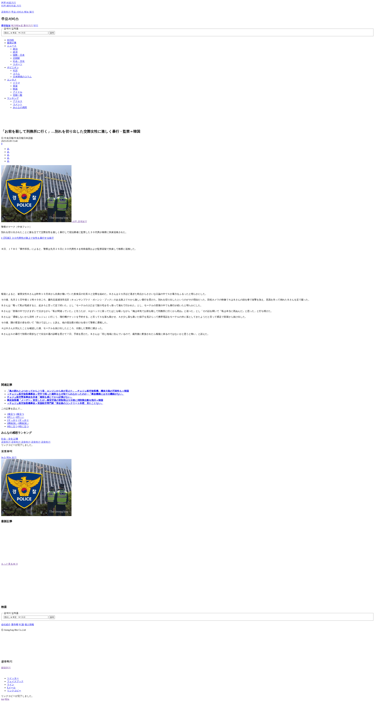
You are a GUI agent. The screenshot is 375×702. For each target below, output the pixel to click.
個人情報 (29, 624)
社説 (15, 70)
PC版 (21, 624)
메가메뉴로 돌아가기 (22, 25)
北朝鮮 (16, 58)
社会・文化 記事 (9, 439)
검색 (52, 33)
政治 (15, 49)
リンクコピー (14, 690)
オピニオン (13, 67)
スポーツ (17, 64)
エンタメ (11, 79)
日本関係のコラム (22, 76)
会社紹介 (6, 624)
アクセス (17, 101)
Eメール (11, 687)
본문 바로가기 (8, 2)
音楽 (15, 86)
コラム (16, 73)
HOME (10, 40)
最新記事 (11, 43)
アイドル (17, 92)
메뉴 (7, 699)
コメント (17, 104)
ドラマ (16, 83)
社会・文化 (19, 61)
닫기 (35, 25)
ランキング (13, 98)
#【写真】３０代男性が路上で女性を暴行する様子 (27, 238)
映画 (15, 89)
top (2, 699)
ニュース (11, 46)
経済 (15, 52)
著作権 (14, 624)
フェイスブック (15, 681)
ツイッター (13, 678)
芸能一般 (17, 95)
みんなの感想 (20, 107)
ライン (10, 684)
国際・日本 (19, 55)
